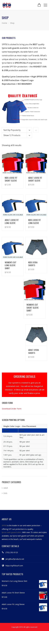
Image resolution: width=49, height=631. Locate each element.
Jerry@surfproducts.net (15, 559)
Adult (6, 488)
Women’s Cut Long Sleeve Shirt (10, 265)
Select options (14, 182)
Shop (12, 23)
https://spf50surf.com (14, 565)
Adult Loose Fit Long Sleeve (12, 221)
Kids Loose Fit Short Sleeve (11, 179)
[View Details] (12, 163)
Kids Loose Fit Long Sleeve (34, 221)
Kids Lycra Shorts (32, 264)
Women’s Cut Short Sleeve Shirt (33, 307)
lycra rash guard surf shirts (24, 536)
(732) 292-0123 (12, 552)
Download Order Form (11, 408)
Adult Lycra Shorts (33, 351)
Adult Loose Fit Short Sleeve (35, 179)
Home (4, 23)
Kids (5, 493)
